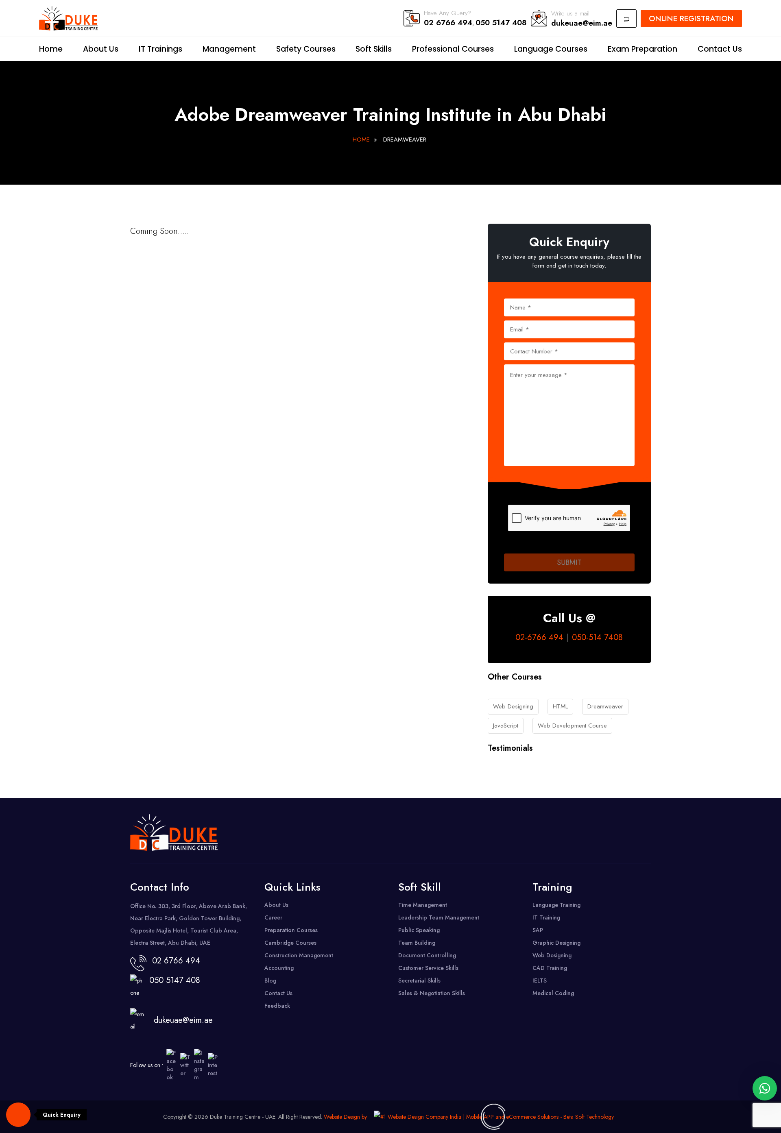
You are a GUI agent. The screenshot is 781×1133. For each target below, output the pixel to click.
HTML (560, 706)
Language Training (556, 905)
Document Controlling (427, 955)
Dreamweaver (605, 706)
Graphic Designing (556, 943)
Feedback (277, 1006)
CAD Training (549, 968)
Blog (270, 980)
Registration (691, 18)
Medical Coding (553, 993)
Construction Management (298, 955)
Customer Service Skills (428, 968)
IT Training (546, 917)
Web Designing (513, 706)
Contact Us (720, 49)
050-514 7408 (597, 638)
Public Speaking (419, 930)
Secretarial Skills (419, 980)
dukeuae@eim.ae (581, 23)
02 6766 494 (448, 22)
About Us (100, 49)
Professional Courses (453, 49)
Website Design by (345, 1117)
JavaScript (505, 725)
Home (51, 49)
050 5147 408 (501, 22)
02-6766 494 (539, 638)
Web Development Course (572, 725)
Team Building (416, 943)
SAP (537, 930)
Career (273, 917)
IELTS (539, 980)
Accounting (279, 968)
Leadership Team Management (438, 917)
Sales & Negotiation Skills (431, 993)
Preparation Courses (291, 930)
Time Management (422, 905)
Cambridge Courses (290, 943)
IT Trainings (160, 49)
